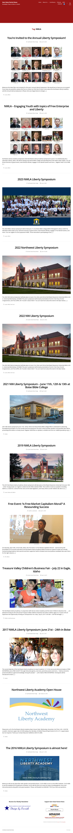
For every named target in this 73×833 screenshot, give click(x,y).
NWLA (9, 94)
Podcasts (59, 2)
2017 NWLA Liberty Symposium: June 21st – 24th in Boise (36, 629)
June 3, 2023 (43, 183)
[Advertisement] (36, 15)
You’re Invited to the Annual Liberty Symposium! (36, 38)
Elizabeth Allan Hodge (33, 41)
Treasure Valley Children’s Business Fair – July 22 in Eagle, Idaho (36, 569)
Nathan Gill (10, 492)
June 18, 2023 (44, 41)
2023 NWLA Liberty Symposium (36, 179)
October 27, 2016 (44, 693)
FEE (5, 556)
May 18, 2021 (44, 391)
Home (39, 2)
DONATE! (60, 4)
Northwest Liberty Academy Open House (36, 690)
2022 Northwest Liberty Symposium (36, 247)
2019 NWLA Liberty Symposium (36, 445)
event (6, 94)
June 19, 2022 (44, 251)
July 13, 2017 (44, 575)
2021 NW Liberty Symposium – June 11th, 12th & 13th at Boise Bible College (36, 385)
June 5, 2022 (44, 319)
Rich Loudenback (33, 510)
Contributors (52, 2)
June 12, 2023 (44, 113)
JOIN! (64, 2)
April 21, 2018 (43, 510)
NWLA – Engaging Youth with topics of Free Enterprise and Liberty (36, 107)
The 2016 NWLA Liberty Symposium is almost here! (36, 748)
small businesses (11, 618)
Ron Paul (12, 304)
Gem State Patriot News (9, 2)
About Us (45, 2)
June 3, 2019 (44, 449)
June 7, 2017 (43, 633)
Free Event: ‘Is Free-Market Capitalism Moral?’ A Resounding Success (36, 505)
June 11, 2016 (44, 752)
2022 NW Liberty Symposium (36, 316)
